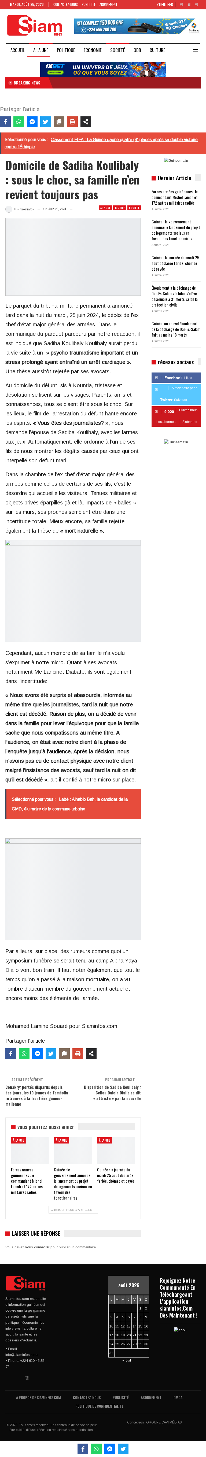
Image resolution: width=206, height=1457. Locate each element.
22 (140, 1335)
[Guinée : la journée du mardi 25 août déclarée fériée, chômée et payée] (116, 1150)
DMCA (178, 1397)
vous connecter (37, 1247)
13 (129, 1326)
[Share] (85, 121)
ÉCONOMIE (93, 50)
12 (123, 1326)
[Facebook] (5, 121)
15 (140, 1326)
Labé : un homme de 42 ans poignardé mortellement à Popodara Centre (112, 82)
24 (111, 1344)
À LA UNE (40, 50)
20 (129, 1335)
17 (111, 1335)
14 (135, 1326)
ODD (137, 50)
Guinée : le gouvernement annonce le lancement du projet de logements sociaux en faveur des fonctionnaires (176, 230)
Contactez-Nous (65, 4)
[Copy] (59, 121)
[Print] (72, 121)
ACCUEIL (17, 50)
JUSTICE (120, 208)
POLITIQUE (66, 50)
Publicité (88, 4)
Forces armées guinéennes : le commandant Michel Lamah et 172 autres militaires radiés (175, 197)
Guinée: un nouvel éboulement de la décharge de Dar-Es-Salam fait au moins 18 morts (176, 329)
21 (135, 1335)
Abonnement (108, 4)
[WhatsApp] (18, 121)
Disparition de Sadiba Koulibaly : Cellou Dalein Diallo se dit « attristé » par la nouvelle (112, 1092)
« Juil (126, 1360)
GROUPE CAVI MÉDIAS (164, 1422)
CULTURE (157, 50)
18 (117, 1335)
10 (111, 1326)
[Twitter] (45, 121)
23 (146, 1335)
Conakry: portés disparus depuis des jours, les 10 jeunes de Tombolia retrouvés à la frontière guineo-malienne (36, 1095)
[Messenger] (32, 121)
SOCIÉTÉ (117, 50)
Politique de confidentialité (99, 1406)
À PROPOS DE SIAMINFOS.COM (38, 1397)
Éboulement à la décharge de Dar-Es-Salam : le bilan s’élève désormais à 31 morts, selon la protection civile (175, 296)
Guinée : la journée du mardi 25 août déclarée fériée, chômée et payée (175, 263)
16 (146, 1326)
